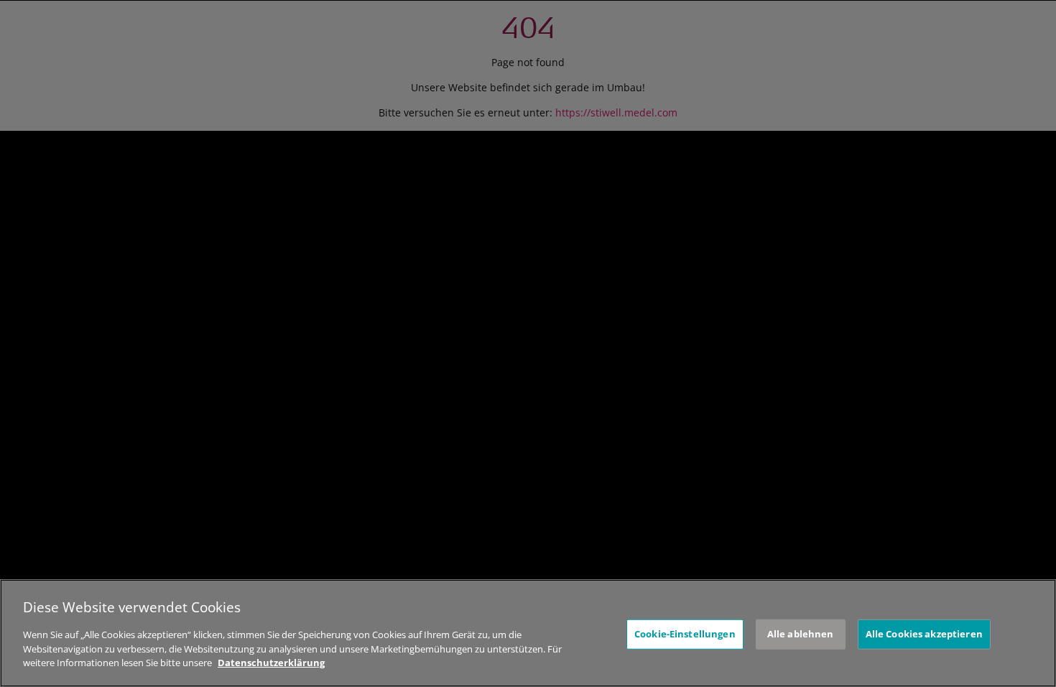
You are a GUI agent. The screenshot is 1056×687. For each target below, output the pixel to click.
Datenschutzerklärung (271, 662)
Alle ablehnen (800, 633)
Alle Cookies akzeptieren (924, 633)
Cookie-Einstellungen (685, 633)
